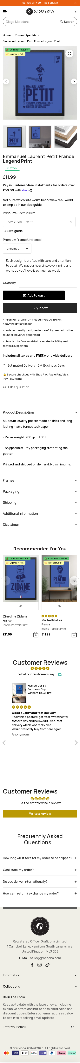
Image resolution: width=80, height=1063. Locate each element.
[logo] (40, 11)
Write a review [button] (40, 814)
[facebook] (32, 964)
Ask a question (18, 387)
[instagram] (39, 964)
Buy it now (40, 308)
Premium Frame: (22, 240)
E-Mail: (24, 958)
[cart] (75, 11)
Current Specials (25, 35)
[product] (69, 53)
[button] (5, 11)
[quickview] (20, 606)
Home (7, 35)
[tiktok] (47, 964)
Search (69, 22)
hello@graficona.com (45, 958)
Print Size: (19, 213)
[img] (40, 668)
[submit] (72, 1027)
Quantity (9, 283)
